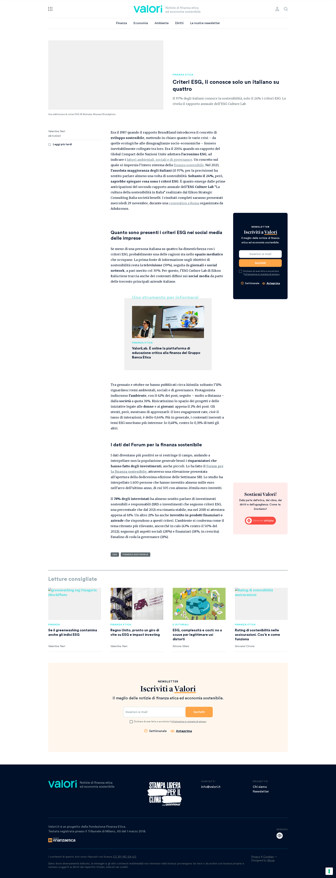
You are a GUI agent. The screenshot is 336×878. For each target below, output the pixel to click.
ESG (115, 555)
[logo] (167, 9)
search (286, 9)
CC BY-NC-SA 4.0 (124, 856)
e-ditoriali (181, 624)
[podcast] (279, 836)
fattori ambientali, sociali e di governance (159, 160)
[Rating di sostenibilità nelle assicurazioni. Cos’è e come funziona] (261, 604)
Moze (271, 860)
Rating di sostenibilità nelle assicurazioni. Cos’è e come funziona (257, 634)
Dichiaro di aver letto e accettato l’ (261, 272)
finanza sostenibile (189, 165)
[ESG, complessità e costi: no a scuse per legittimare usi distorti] (199, 604)
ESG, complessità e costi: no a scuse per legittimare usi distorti (197, 634)
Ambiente (162, 23)
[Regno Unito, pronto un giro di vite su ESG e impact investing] (136, 604)
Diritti (179, 23)
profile (277, 9)
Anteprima (273, 283)
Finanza (121, 23)
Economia (141, 23)
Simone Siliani (181, 646)
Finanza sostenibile (135, 555)
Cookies (268, 856)
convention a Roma (184, 203)
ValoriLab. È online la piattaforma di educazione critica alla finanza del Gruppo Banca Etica (166, 353)
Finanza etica (183, 74)
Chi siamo (260, 786)
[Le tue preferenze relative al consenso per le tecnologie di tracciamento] (329, 871)
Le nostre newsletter (205, 23)
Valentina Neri (56, 131)
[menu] (50, 8)
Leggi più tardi (62, 144)
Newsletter (261, 791)
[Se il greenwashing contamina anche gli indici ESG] (74, 604)
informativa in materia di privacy (262, 274)
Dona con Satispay (260, 521)
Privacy (255, 856)
